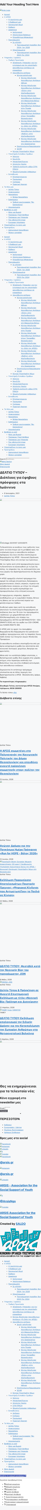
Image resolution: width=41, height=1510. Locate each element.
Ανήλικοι (16, 1413)
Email (2, 1108)
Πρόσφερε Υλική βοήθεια (18, 215)
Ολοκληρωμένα (19, 50)
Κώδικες (11, 27)
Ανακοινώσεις (14, 192)
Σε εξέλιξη (17, 42)
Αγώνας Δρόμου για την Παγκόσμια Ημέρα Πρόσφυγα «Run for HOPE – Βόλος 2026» (19, 849)
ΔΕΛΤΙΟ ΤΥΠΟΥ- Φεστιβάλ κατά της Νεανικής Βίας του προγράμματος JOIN (20, 970)
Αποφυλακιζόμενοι (20, 161)
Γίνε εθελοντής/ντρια (16, 220)
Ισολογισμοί (17, 32)
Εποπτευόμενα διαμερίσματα (28, 146)
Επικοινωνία (9, 1471)
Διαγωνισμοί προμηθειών (18, 230)
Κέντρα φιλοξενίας (24, 75)
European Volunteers (16, 222)
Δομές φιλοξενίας (24, 1324)
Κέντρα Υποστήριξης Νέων (23, 151)
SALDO (21, 1223)
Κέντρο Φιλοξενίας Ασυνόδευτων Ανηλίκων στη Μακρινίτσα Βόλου (30, 98)
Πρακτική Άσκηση (20, 184)
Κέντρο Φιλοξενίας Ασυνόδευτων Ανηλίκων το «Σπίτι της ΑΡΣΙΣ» (30, 123)
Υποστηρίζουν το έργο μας (15, 225)
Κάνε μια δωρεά (14, 212)
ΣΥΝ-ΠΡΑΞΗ (17, 1406)
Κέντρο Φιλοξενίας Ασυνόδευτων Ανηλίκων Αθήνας (30, 80)
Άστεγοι (16, 156)
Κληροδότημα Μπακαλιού (23, 37)
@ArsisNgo (8, 1201)
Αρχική (7, 14)
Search (2, 459)
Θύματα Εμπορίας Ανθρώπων (24, 172)
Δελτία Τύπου (13, 189)
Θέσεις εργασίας (15, 232)
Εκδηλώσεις (13, 200)
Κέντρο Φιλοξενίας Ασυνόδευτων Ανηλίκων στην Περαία (30, 105)
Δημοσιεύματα (14, 207)
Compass (16, 182)
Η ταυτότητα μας (15, 19)
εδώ (15, 692)
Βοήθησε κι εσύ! (10, 210)
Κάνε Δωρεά (9, 1469)
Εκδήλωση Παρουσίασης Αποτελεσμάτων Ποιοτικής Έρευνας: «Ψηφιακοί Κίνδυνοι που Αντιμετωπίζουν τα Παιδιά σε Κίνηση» (20, 887)
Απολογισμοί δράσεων (22, 35)
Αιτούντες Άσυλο (19, 164)
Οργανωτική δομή (15, 25)
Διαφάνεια (12, 30)
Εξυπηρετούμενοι (20, 177)
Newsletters (13, 194)
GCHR (19, 149)
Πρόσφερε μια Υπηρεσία (18, 217)
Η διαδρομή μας (14, 22)
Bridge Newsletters (20, 197)
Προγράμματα (14, 40)
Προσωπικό (17, 179)
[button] (13, 1476)
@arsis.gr (6, 1162)
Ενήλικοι (16, 1416)
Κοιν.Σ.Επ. (16, 159)
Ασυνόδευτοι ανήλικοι (21, 73)
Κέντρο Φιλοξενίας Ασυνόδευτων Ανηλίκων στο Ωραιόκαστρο (30, 141)
